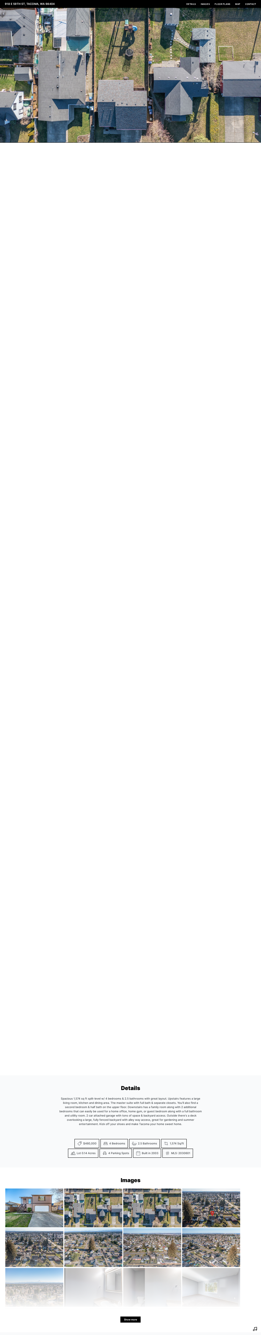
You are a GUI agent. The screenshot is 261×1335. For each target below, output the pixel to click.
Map (237, 4)
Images (205, 4)
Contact (250, 4)
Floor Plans (222, 4)
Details (191, 4)
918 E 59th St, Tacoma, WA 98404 (30, 3)
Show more (130, 1319)
